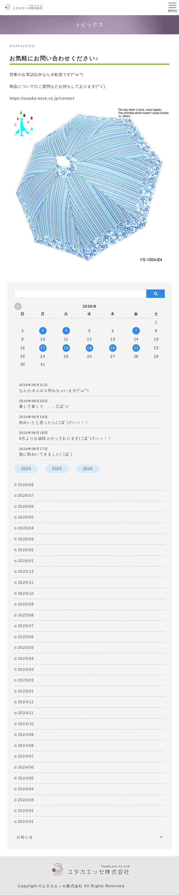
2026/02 (26, 550)
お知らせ (25, 837)
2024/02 (26, 811)
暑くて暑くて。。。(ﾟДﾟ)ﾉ (44, 406)
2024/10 (26, 724)
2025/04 (26, 659)
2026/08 (26, 485)
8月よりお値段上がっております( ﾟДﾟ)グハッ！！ (65, 438)
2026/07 (26, 496)
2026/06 (26, 506)
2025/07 (26, 626)
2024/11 (26, 713)
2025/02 (26, 680)
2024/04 (26, 789)
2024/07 (26, 756)
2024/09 (26, 735)
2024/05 (26, 778)
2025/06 (26, 637)
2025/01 (26, 691)
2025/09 (26, 604)
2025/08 (26, 615)
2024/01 (26, 822)
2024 (88, 469)
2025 (57, 469)
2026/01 (26, 561)
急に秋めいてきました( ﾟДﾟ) (45, 454)
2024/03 (26, 800)
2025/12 (26, 572)
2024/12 (26, 702)
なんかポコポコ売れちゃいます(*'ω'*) (54, 391)
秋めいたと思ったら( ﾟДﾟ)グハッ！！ (54, 423)
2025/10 (26, 594)
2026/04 (26, 528)
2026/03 (26, 539)
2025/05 (26, 648)
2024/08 (26, 746)
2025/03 (26, 670)
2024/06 (26, 767)
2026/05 (26, 517)
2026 (26, 469)
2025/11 (26, 583)
